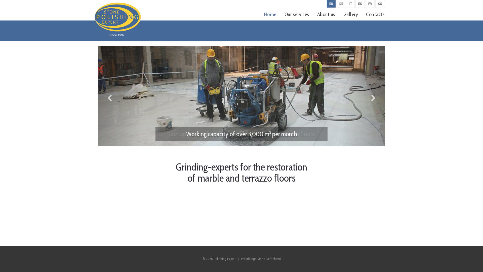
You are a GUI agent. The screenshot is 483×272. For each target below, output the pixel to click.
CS (380, 4)
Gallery (350, 14)
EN (331, 4)
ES (360, 4)
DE (341, 4)
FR (370, 4)
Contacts (375, 14)
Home (270, 14)
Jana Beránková (269, 259)
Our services (297, 14)
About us (326, 14)
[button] (119, 96)
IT (350, 4)
